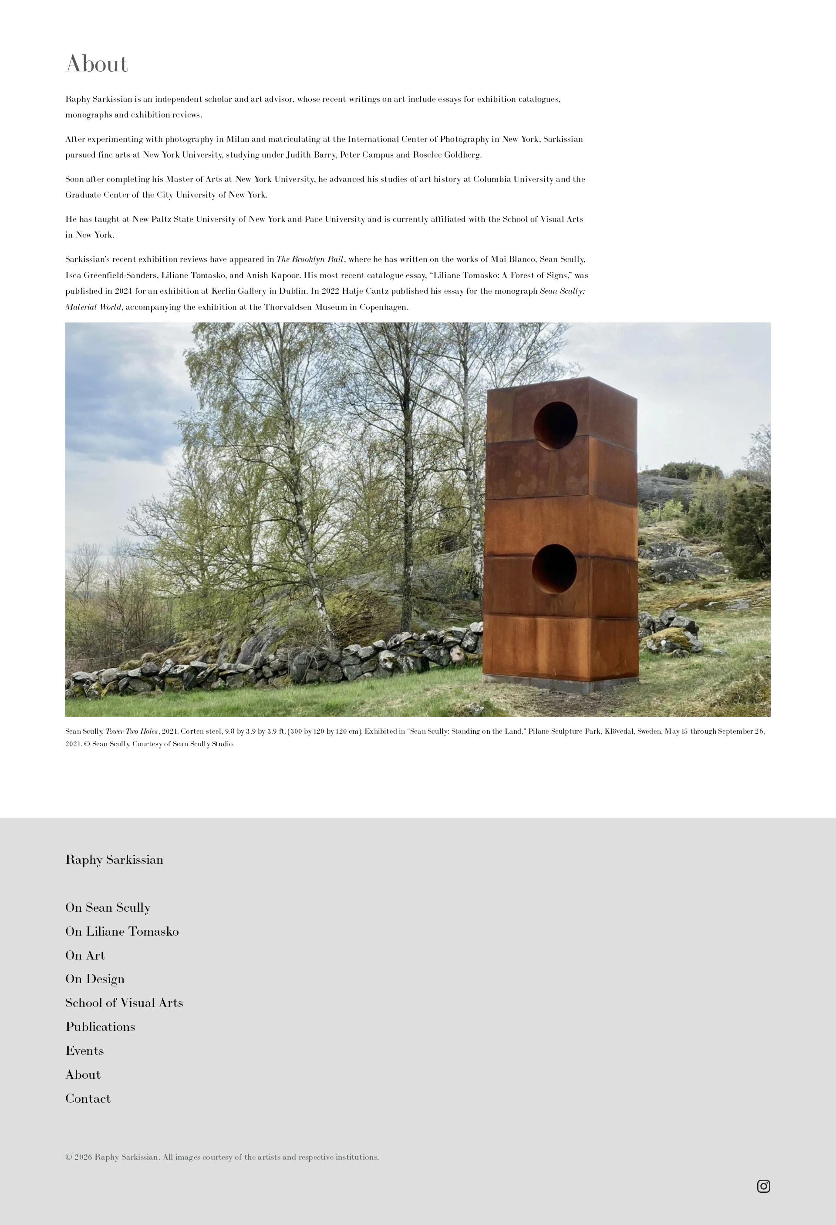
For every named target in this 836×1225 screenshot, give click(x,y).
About (549, 15)
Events (84, 1050)
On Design (318, 15)
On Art (260, 15)
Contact (88, 1098)
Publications (489, 15)
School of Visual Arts (401, 15)
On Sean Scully (94, 15)
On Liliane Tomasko (185, 15)
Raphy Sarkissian (114, 859)
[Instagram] (764, 1186)
